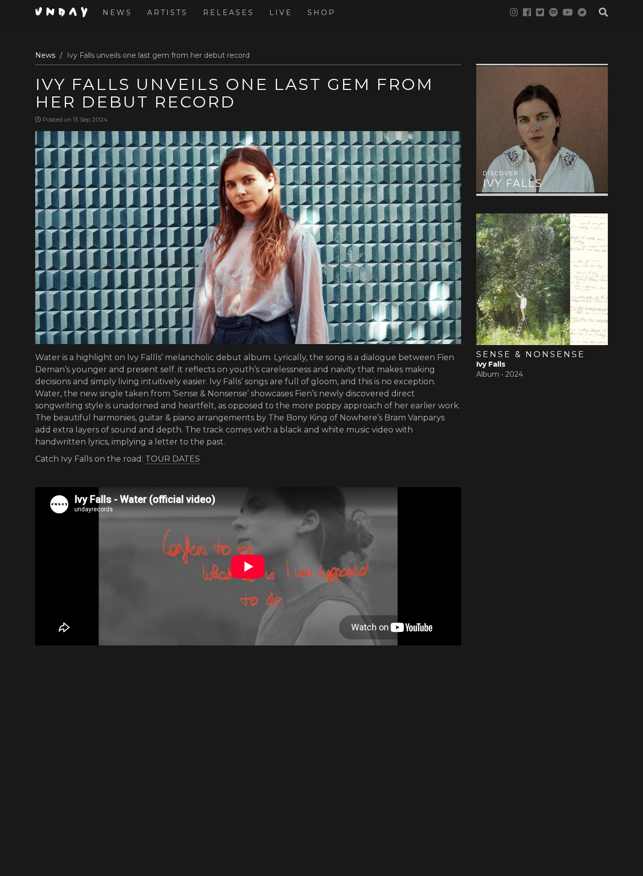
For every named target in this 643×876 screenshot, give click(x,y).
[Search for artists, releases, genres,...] (598, 12)
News (117, 12)
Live (280, 12)
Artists (167, 12)
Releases (228, 12)
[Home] (65, 12)
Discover (500, 220)
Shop (321, 12)
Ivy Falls (513, 183)
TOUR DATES (172, 459)
